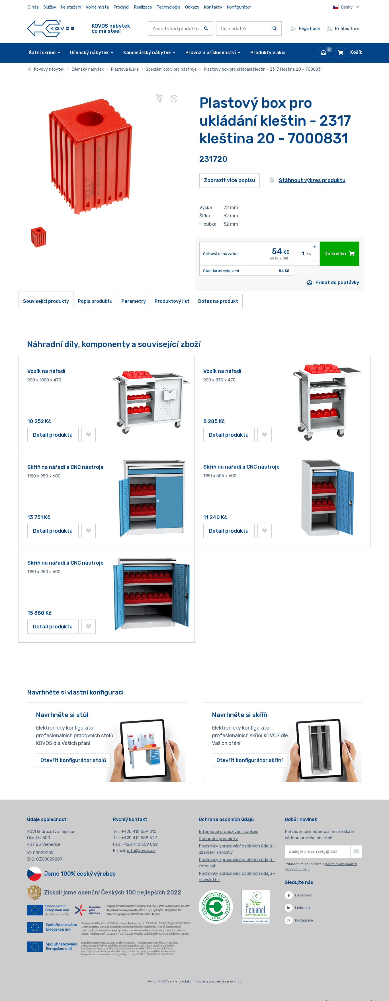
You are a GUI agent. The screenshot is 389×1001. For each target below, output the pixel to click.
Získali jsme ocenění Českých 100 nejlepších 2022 (112, 892)
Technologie (169, 7)
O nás (33, 7)
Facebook (303, 895)
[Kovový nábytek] (51, 28)
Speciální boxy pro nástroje (171, 69)
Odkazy (192, 7)
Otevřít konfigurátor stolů (73, 760)
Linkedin (302, 908)
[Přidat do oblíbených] (88, 435)
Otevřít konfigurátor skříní (249, 760)
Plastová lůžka (125, 69)
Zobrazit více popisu (229, 180)
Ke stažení (71, 7)
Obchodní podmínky (218, 838)
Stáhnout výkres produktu (312, 180)
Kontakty (213, 7)
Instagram (304, 920)
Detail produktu (53, 435)
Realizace (143, 7)
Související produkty (46, 301)
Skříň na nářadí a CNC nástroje (65, 467)
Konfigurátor (239, 7)
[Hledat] (206, 28)
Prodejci (121, 7)
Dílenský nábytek (87, 69)
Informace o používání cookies (228, 831)
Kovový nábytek (48, 69)
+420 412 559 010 (138, 831)
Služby (49, 7)
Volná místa (97, 7)
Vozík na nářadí (46, 371)
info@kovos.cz (141, 850)
